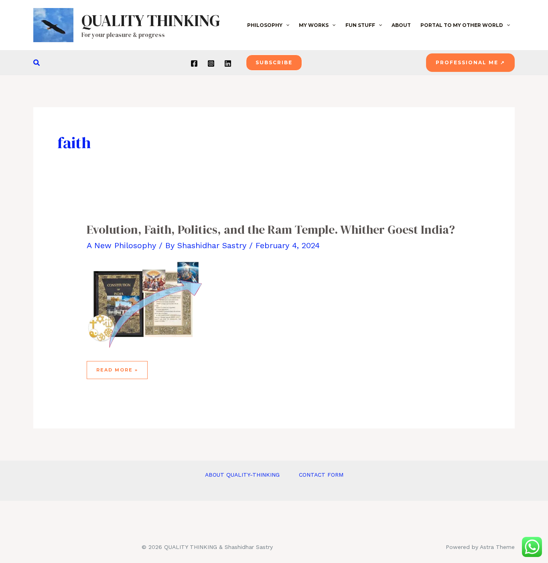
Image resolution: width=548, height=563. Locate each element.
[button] (37, 63)
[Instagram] (211, 63)
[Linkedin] (227, 63)
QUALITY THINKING (150, 20)
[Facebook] (194, 63)
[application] (285, 25)
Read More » (118, 373)
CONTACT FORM (321, 474)
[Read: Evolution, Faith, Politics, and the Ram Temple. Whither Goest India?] (147, 304)
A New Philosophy (121, 245)
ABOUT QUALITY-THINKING (242, 474)
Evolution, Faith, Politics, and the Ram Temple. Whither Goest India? (271, 229)
